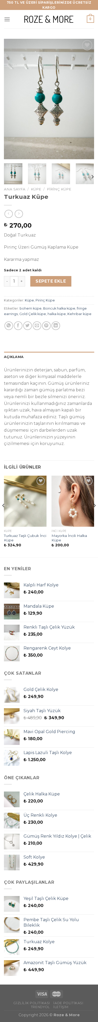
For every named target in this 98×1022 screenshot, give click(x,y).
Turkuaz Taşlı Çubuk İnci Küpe (25, 538)
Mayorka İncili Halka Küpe (69, 538)
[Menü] (7, 19)
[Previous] (12, 99)
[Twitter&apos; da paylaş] (27, 325)
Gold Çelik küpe (32, 314)
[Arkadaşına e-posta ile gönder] (37, 325)
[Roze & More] (49, 19)
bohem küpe (31, 308)
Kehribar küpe (79, 314)
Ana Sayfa (14, 189)
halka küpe (57, 314)
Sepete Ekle (51, 281)
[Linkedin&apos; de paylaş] (55, 325)
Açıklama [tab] (14, 357)
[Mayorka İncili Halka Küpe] (72, 501)
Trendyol (40, 1007)
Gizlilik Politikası (31, 1003)
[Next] (85, 99)
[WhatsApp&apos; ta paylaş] (8, 325)
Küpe (36, 189)
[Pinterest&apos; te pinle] (46, 325)
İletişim (60, 1007)
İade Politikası (68, 1003)
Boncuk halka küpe (59, 308)
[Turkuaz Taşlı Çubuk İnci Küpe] (25, 501)
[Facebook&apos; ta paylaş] (18, 325)
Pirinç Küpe (59, 189)
